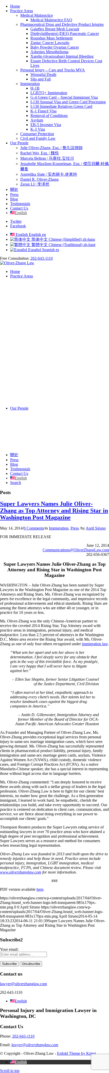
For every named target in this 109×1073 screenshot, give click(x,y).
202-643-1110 (41, 258)
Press (74, 528)
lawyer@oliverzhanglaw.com (23, 984)
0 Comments (34, 528)
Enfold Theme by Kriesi (76, 1053)
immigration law (95, 644)
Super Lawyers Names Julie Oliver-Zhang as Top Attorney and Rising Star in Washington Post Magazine (54, 510)
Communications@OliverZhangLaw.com (76, 550)
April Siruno (96, 528)
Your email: (9, 949)
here (40, 889)
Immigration (58, 528)
